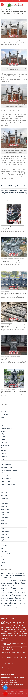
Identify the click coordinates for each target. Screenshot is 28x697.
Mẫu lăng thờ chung (6, 464)
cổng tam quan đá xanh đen (8, 185)
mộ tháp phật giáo (7, 598)
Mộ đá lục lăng (5, 523)
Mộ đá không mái (5, 517)
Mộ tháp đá (4, 495)
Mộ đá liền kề (4, 520)
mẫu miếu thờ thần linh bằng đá (9, 470)
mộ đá (13, 598)
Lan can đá (4, 453)
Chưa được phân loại (6, 428)
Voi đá (2, 559)
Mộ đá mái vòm (5, 526)
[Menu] (2, 4)
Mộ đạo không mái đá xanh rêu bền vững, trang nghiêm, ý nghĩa (14, 644)
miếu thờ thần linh (5, 481)
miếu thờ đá (4, 489)
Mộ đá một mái (5, 529)
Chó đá (3, 425)
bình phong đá (14, 573)
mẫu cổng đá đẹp (17, 187)
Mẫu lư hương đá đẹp (6, 467)
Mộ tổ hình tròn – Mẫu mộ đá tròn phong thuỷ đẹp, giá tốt (20, 192)
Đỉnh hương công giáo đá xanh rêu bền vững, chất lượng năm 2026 (13, 662)
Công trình (3, 431)
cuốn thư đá (20, 573)
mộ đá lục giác (8, 600)
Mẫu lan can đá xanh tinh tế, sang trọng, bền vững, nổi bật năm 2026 (13, 653)
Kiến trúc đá (4, 9)
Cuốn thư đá (4, 448)
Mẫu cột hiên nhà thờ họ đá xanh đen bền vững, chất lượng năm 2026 (14, 658)
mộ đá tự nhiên (17, 600)
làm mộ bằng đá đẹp (17, 580)
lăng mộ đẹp (12, 583)
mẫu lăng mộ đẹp (5, 590)
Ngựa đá (3, 542)
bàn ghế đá (4, 408)
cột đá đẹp (4, 577)
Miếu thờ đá (4, 487)
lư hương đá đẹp (5, 588)
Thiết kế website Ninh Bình (11, 691)
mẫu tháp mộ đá (18, 595)
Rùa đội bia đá (5, 551)
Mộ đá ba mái (4, 503)
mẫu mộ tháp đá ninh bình (20, 592)
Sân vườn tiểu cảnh (6, 554)
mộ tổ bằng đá (4, 498)
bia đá (2, 417)
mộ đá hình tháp (19, 598)
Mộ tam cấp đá (5, 492)
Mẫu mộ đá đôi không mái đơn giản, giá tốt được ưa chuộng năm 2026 (14, 648)
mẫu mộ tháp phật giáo (11, 592)
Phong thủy (4, 545)
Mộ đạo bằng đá (5, 537)
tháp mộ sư (13, 603)
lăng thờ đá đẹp (20, 585)
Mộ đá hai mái (4, 506)
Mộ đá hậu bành (5, 509)
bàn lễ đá (9, 573)
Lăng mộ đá (4, 456)
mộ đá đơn (4, 534)
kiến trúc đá (11, 187)
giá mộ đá (9, 577)
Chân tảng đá (4, 420)
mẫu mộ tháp (20, 590)
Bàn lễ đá (3, 411)
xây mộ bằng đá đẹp (17, 605)
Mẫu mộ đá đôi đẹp (6, 478)
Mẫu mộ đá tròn (5, 473)
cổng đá (16, 185)
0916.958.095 (13, 680)
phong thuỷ (7, 603)
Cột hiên (3, 436)
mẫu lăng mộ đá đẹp (17, 588)
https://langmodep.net (11, 682)
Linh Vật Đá (4, 462)
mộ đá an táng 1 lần (6, 501)
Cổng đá (10, 9)
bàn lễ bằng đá (4, 573)
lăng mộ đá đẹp (6, 583)
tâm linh (3, 556)
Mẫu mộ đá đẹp (5, 475)
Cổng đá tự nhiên (4, 187)
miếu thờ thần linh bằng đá (8, 484)
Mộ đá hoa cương (5, 515)
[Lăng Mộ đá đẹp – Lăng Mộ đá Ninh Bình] (15, 4)
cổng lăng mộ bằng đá (19, 575)
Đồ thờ (3, 565)
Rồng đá (3, 548)
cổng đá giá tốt (22, 185)
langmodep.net (7, 580)
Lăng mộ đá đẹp (5, 459)
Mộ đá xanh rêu (5, 531)
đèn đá (3, 562)
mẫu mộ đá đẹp (8, 595)
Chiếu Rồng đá (5, 422)
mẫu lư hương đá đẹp (13, 590)
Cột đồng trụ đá (5, 445)
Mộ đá (5, 627)
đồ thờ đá (14, 608)
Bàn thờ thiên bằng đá (6, 414)
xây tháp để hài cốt (8, 608)
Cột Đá (3, 439)
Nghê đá (3, 540)
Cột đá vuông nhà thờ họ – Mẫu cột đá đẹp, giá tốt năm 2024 (7, 192)
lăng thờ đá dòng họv (12, 585)
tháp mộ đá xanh (19, 603)
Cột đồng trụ (4, 442)
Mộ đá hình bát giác (6, 512)
